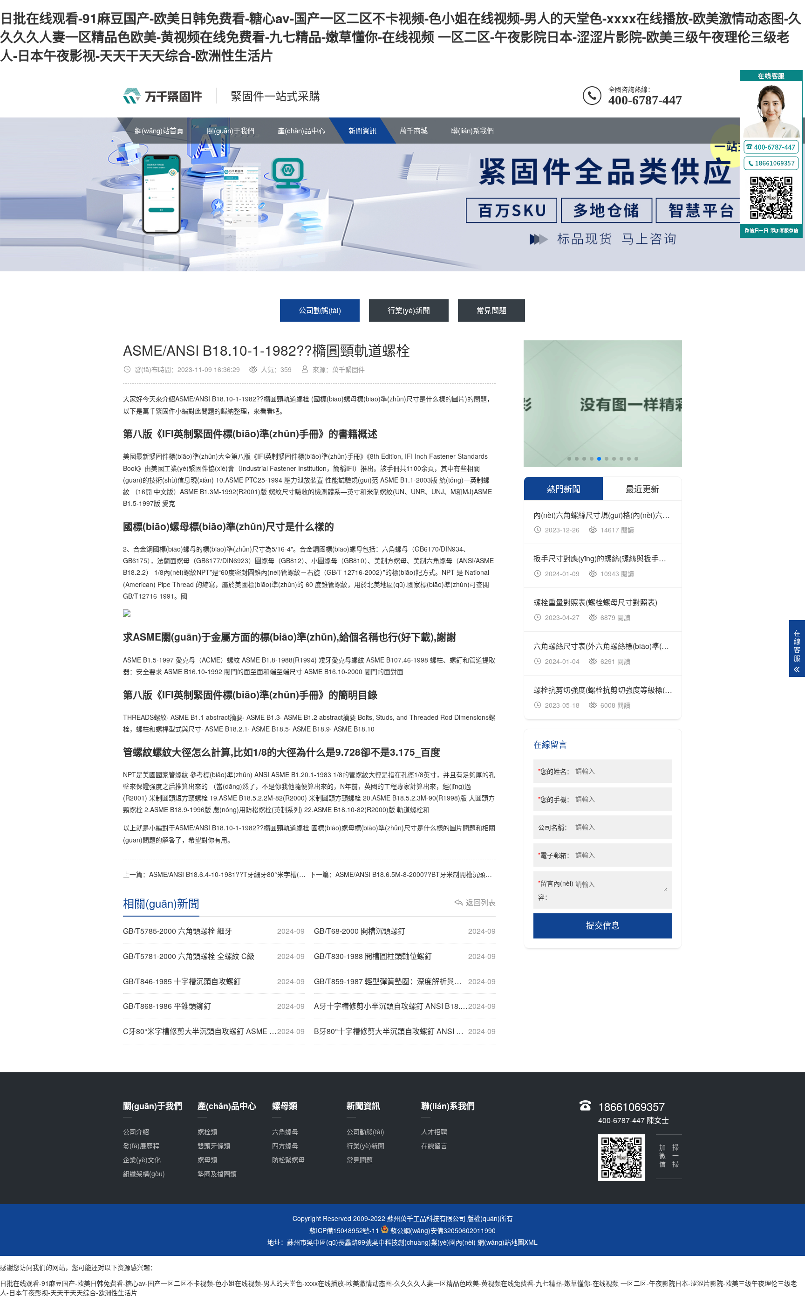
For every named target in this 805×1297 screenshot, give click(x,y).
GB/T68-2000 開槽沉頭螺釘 (405, 931)
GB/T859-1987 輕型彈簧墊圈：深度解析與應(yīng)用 (405, 981)
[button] (569, 459)
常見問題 (491, 310)
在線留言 (434, 1145)
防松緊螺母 (288, 1159)
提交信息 (603, 926)
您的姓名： (555, 771)
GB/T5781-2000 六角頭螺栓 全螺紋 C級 (214, 956)
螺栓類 (207, 1131)
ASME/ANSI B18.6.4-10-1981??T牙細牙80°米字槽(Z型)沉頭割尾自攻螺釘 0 (259, 874)
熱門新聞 (563, 489)
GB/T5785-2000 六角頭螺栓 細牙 (214, 931)
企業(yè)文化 (142, 1159)
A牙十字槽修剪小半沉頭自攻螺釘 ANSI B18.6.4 (405, 1006)
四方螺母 (285, 1145)
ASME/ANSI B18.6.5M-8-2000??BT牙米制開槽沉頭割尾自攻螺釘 (430, 874)
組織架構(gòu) (144, 1173)
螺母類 (207, 1159)
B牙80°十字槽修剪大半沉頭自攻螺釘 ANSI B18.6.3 (405, 1031)
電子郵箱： (555, 855)
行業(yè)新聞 (409, 310)
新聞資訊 (362, 130)
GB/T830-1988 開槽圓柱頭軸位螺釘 (405, 956)
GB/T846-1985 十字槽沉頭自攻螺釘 (214, 981)
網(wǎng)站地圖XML (508, 1242)
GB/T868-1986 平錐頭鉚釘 (214, 1006)
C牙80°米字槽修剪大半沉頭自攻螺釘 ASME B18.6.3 (214, 1031)
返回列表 (481, 902)
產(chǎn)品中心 (301, 130)
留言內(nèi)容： (555, 890)
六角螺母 (285, 1131)
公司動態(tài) (320, 310)
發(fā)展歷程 (141, 1145)
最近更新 (642, 489)
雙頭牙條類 (214, 1145)
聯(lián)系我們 (472, 130)
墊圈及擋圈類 (217, 1173)
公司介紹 (136, 1131)
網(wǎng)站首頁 (159, 130)
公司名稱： (554, 827)
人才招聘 (434, 1131)
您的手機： (555, 799)
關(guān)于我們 (230, 130)
